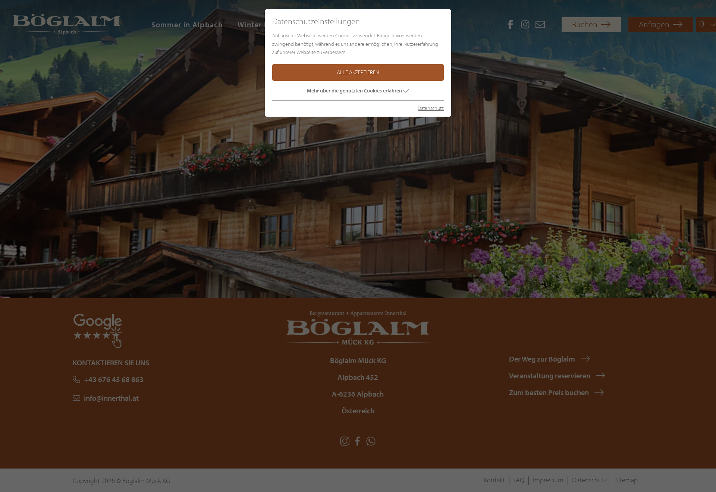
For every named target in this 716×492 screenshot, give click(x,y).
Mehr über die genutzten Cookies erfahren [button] (354, 90)
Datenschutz (431, 108)
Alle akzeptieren (358, 72)
